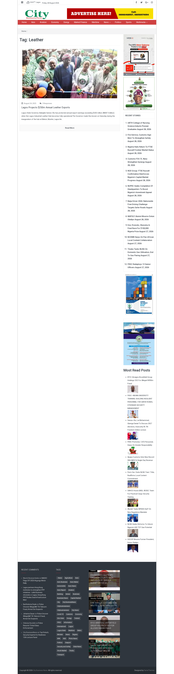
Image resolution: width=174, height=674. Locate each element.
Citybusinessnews (63, 606)
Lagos (71, 626)
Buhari (68, 594)
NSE (64, 638)
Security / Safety (96, 598)
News (106, 22)
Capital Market (76, 598)
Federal (77, 618)
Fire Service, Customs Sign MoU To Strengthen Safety (104, 604)
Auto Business (62, 582)
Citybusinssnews (63, 610)
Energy (66, 22)
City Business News (40, 670)
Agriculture (68, 578)
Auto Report (61, 590)
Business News (62, 598)
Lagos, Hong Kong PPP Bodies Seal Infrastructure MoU (34, 597)
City (58, 602)
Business (76, 594)
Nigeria (75, 634)
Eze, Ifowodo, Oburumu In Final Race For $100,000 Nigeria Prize (139, 228)
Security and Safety (63, 646)
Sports (129, 22)
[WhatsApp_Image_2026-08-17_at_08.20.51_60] (139, 55)
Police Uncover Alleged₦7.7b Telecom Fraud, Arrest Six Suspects (35, 606)
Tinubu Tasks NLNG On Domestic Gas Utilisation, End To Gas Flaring (140, 252)
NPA (58, 638)
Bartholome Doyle (29, 604)
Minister (60, 634)
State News (77, 646)
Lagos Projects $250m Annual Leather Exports (45, 107)
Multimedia (140, 22)
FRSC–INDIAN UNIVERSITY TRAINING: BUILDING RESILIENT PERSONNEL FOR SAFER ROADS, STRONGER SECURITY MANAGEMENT (140, 401)
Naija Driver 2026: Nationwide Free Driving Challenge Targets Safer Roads (140, 204)
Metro (79, 630)
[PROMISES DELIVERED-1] (139, 93)
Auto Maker (74, 582)
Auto (33, 22)
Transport (60, 655)
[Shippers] (139, 344)
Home (24, 22)
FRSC (59, 622)
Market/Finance (80, 22)
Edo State (60, 618)
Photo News (73, 638)
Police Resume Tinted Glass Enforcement (33, 625)
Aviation (43, 22)
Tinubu (71, 650)
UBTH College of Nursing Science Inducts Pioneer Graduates (139, 126)
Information (68, 622)
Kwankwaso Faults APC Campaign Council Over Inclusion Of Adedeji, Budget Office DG (102, 579)
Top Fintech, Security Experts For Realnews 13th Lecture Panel (36, 634)
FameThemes (149, 670)
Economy (55, 22)
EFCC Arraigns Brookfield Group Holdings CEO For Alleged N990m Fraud (103, 625)
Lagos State (61, 630)
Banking (60, 594)
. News (59, 578)
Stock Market (61, 650)
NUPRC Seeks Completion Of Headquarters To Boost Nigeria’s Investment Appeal (140, 189)
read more (69, 128)
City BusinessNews (69, 602)
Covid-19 (60, 614)
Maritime (95, 22)
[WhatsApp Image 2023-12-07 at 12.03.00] (139, 294)
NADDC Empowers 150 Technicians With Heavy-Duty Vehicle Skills (102, 648)
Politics (118, 22)
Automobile (61, 586)
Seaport (68, 642)
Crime (92, 618)
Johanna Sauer (29, 614)
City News (75, 610)
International (61, 626)
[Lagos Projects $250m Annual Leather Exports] (70, 73)
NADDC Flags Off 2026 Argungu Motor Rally (35, 580)
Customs (69, 614)
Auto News (72, 586)
